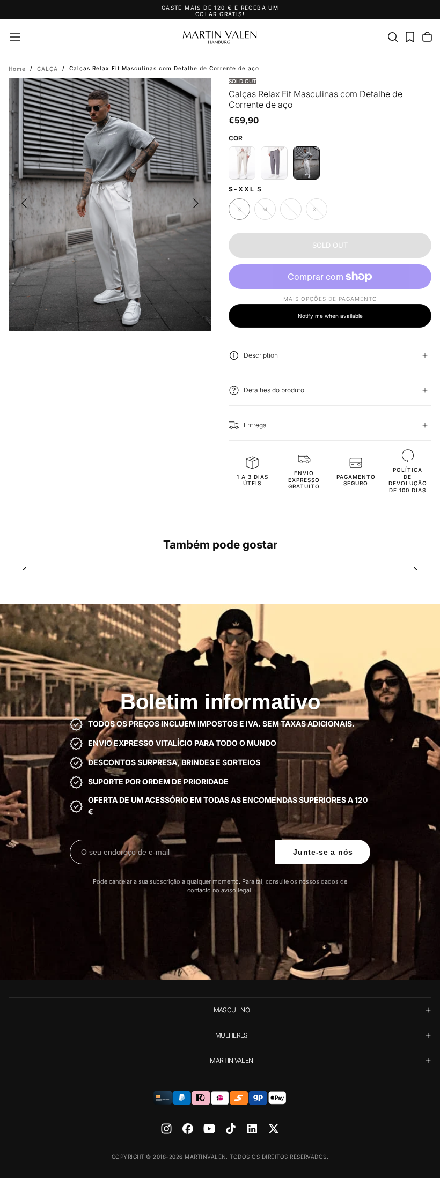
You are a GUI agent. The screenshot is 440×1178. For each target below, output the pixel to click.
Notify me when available (330, 316)
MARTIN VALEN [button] (231, 1060)
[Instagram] (166, 1128)
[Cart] (427, 37)
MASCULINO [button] (232, 1010)
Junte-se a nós (323, 852)
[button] (15, 37)
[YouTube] (209, 1128)
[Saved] (410, 37)
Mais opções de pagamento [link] (330, 298)
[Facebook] (187, 1128)
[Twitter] (273, 1128)
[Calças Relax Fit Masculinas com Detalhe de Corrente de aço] (306, 163)
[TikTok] (230, 1128)
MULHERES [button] (231, 1035)
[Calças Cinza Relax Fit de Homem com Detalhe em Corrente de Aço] (274, 163)
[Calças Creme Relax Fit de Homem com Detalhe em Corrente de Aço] (242, 163)
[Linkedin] (252, 1128)
